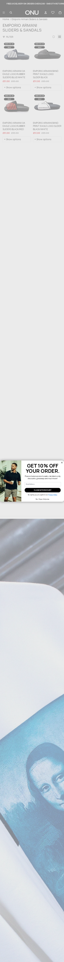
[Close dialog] (62, 462)
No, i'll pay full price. (43, 499)
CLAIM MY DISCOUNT (42, 490)
